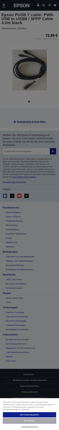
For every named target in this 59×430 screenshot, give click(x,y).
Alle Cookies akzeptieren (29, 415)
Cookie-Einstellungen (29, 427)
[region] (29, 414)
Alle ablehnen (29, 421)
